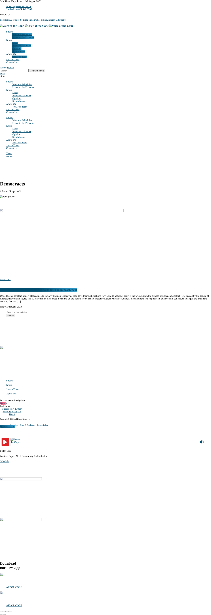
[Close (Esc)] (10, 611)
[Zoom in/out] (1, 611)
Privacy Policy (42, 425)
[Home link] (36, 26)
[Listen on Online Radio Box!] (207, 441)
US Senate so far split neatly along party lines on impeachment (38, 290)
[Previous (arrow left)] (1, 614)
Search (37, 71)
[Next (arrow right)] (4, 614)
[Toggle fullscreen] (4, 611)
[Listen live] (5, 442)
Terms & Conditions (27, 425)
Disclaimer (14, 425)
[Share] (7, 611)
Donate (10, 67)
